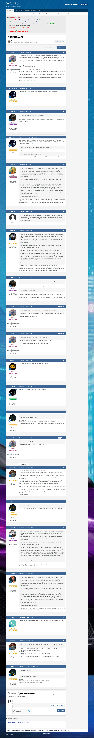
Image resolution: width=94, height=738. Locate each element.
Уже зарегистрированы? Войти (72, 4)
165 (13, 68)
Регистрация (84, 4)
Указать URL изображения (57, 705)
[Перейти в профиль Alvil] (12, 417)
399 (13, 179)
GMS (12, 111)
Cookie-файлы (17, 736)
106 (13, 483)
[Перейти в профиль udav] (12, 170)
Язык (7, 736)
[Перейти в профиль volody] (12, 579)
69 (13, 588)
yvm (12, 52)
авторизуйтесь (52, 694)
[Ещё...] (64, 52)
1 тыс (13, 126)
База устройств (36, 10)
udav (12, 164)
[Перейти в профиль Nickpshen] (12, 236)
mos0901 (12, 360)
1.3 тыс (13, 543)
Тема (11, 736)
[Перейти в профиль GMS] (12, 117)
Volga (12, 527)
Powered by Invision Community (82, 736)
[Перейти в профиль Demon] (12, 392)
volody (12, 573)
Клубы (27, 10)
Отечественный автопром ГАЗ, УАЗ (28, 42)
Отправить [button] (61, 710)
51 (13, 103)
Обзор (10, 10)
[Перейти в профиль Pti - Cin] (12, 473)
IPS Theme (8, 734)
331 (13, 376)
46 (13, 633)
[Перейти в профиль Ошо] (12, 623)
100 (13, 427)
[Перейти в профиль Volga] (12, 533)
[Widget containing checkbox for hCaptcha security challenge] (22, 711)
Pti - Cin (12, 467)
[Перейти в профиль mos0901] (12, 366)
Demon (12, 386)
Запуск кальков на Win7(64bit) (23, 25)
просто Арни (12, 88)
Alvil (12, 412)
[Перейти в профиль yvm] (9, 41)
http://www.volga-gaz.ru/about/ (40, 363)
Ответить (61, 47)
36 (13, 246)
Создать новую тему (49, 47)
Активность (19, 10)
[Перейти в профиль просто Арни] (12, 94)
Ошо (12, 617)
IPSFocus (13, 734)
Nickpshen (12, 230)
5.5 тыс (13, 401)
